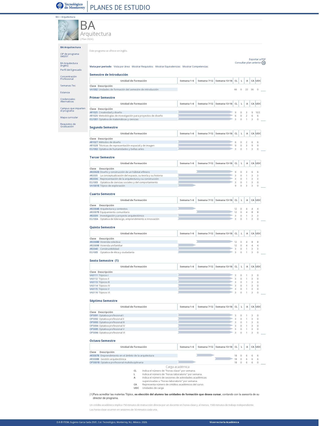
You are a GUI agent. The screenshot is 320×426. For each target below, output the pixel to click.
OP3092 (94, 319)
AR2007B (94, 212)
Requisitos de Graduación (68, 125)
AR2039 (94, 215)
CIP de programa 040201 (69, 55)
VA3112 (94, 278)
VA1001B (94, 185)
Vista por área (122, 66)
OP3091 (94, 315)
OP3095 (94, 329)
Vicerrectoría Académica (224, 422)
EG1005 (94, 252)
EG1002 (94, 149)
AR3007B (94, 355)
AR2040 (94, 248)
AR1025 (94, 112)
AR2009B (94, 245)
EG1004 (94, 219)
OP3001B (95, 362)
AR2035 (94, 175)
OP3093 (94, 322)
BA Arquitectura (70, 47)
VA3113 (94, 282)
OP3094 (94, 325)
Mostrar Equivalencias (167, 66)
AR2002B (94, 172)
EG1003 (94, 182)
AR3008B (94, 359)
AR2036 (94, 178)
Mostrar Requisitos (142, 66)
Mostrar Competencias (195, 66)
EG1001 (94, 119)
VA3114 (94, 285)
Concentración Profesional (68, 77)
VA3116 (94, 292)
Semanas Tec (68, 85)
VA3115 (94, 289)
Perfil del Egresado (71, 69)
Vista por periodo (100, 66)
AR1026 (94, 115)
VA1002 (94, 89)
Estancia (65, 92)
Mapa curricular (69, 117)
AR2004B (94, 208)
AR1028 (94, 145)
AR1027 (94, 142)
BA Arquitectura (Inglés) (69, 64)
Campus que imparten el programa (72, 109)
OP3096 (94, 332)
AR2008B (94, 242)
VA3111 (94, 275)
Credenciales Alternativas (67, 100)
